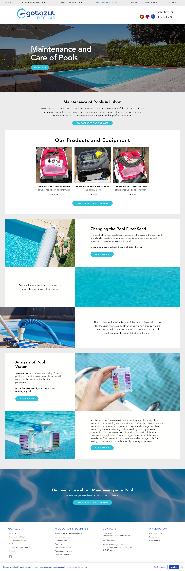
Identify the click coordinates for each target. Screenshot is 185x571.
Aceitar (174, 567)
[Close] (181, 567)
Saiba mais (82, 567)
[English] (147, 16)
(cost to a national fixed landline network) (116, 535)
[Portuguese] (142, 16)
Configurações (159, 567)
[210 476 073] (153, 16)
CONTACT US (165, 12)
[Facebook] (10, 556)
